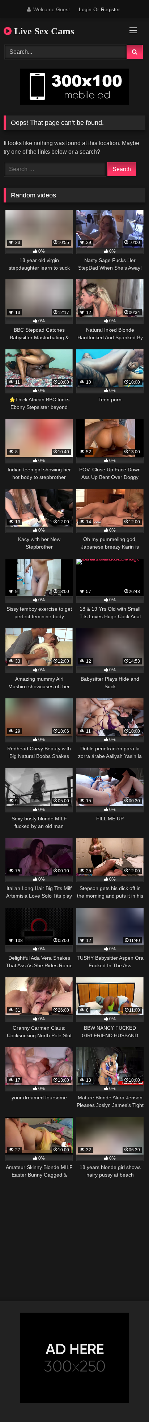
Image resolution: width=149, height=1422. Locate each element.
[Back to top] (127, 1400)
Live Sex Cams (43, 31)
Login (85, 9)
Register (110, 9)
